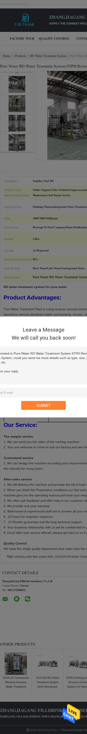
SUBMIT (43, 405)
